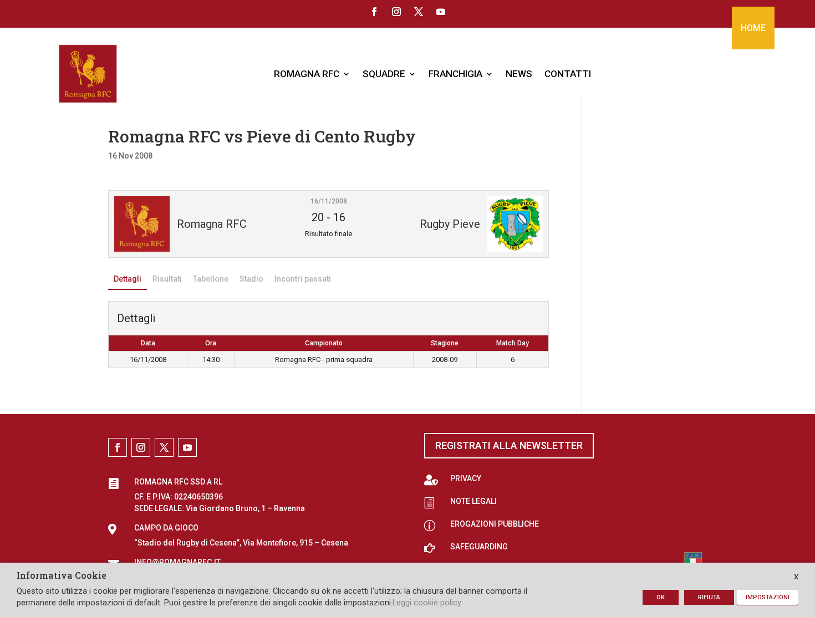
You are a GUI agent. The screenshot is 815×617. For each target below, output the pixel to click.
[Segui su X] (418, 12)
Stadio (251, 278)
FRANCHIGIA (455, 73)
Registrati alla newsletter (509, 445)
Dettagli (127, 278)
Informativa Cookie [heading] (61, 576)
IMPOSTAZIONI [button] (767, 597)
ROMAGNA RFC (306, 73)
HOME (753, 28)
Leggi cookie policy (427, 603)
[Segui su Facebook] (374, 12)
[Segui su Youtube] (441, 12)
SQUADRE (384, 73)
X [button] (796, 577)
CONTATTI (567, 73)
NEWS (519, 73)
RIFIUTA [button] (709, 597)
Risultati (167, 278)
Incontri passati (302, 278)
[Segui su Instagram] (396, 12)
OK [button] (660, 597)
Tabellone (210, 278)
